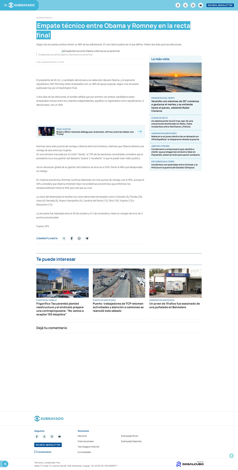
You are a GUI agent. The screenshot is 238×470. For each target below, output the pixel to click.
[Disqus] (119, 371)
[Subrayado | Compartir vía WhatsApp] (79, 238)
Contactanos (44, 452)
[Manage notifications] (231, 455)
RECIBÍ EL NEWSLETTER (220, 5)
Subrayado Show (129, 435)
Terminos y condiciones (45, 462)
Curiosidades (84, 452)
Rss (58, 462)
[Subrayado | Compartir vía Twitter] (64, 238)
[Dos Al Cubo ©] (190, 466)
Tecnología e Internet (88, 446)
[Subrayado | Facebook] (178, 5)
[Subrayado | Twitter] (185, 5)
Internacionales (44, 18)
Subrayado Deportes (131, 441)
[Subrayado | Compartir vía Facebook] (71, 238)
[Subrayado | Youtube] (201, 5)
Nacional (82, 435)
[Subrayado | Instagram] (193, 5)
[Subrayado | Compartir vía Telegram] (86, 238)
